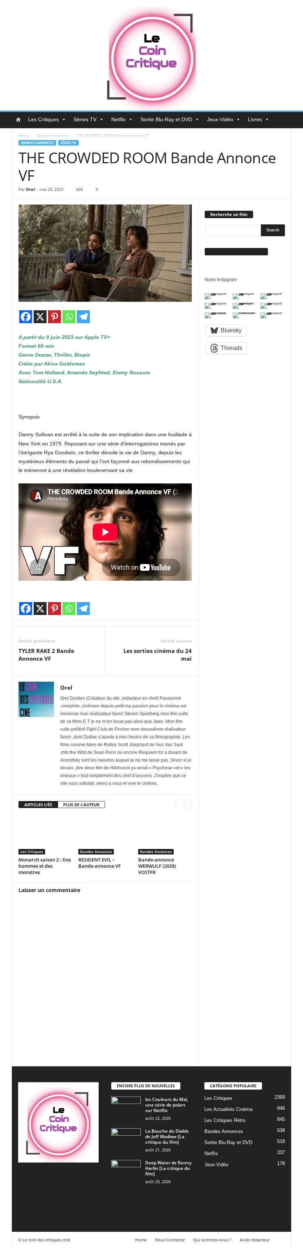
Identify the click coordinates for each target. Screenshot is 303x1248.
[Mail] (71, 1180)
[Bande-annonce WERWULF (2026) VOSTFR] (165, 834)
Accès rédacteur (254, 1239)
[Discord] (25, 1180)
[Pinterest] (54, 316)
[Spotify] (85, 1180)
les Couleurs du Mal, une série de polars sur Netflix (166, 1105)
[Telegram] (83, 316)
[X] (40, 316)
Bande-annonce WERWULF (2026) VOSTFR (157, 865)
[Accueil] (18, 119)
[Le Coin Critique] (151, 55)
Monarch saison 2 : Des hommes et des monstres (44, 865)
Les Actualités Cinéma (228, 1109)
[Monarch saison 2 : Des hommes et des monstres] (45, 834)
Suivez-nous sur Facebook (236, 251)
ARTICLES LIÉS (38, 804)
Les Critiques (43, 119)
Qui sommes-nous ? (212, 1239)
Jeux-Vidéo (220, 119)
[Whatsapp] (68, 316)
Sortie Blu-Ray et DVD (166, 119)
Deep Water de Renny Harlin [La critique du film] (168, 1168)
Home (23, 135)
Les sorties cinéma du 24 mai (157, 654)
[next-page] (188, 805)
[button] (280, 120)
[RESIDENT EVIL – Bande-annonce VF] (105, 834)
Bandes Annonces (52, 135)
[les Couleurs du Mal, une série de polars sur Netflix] (126, 1108)
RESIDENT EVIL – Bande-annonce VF (99, 862)
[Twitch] (25, 1201)
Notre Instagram (221, 279)
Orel (30, 189)
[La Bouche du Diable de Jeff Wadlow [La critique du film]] (126, 1139)
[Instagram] (56, 1180)
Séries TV (85, 119)
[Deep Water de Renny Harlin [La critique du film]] (126, 1171)
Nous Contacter (170, 1239)
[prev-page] (179, 805)
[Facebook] (25, 316)
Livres (255, 119)
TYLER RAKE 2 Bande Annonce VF (46, 654)
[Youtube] (55, 1201)
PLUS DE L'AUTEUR (81, 804)
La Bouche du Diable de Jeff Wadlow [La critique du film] (167, 1136)
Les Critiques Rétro (224, 1120)
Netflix (118, 119)
